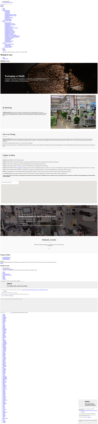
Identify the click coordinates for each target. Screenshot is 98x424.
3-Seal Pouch (7, 13)
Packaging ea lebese (8, 28)
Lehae (4, 8)
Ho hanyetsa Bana (8, 19)
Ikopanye (4, 50)
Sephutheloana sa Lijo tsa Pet (10, 24)
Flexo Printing (7, 45)
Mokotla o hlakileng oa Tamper (10, 14)
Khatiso (4, 277)
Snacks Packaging (8, 38)
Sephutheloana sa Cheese (9, 30)
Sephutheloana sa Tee (9, 26)
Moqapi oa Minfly (8, 22)
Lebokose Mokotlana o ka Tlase (11, 15)
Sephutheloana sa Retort (9, 37)
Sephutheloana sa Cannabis (10, 23)
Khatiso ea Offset (8, 47)
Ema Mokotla (7, 11)
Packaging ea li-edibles (9, 33)
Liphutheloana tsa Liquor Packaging (11, 27)
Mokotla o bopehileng (9, 17)
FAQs (4, 48)
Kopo (4, 21)
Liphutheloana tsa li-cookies (10, 31)
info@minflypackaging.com (8, 269)
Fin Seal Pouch (7, 18)
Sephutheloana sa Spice (9, 40)
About (4, 9)
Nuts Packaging (8, 39)
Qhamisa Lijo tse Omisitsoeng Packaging (12, 35)
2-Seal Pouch (7, 12)
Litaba (4, 49)
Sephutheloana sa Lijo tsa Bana (10, 34)
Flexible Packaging (6, 10)
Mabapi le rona (5, 58)
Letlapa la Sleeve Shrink (7, 20)
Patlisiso (1, 263)
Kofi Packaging (8, 25)
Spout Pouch (7, 16)
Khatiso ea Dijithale (8, 46)
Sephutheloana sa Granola (9, 32)
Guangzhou (20, 167)
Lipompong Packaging (9, 29)
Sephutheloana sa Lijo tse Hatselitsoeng (12, 36)
